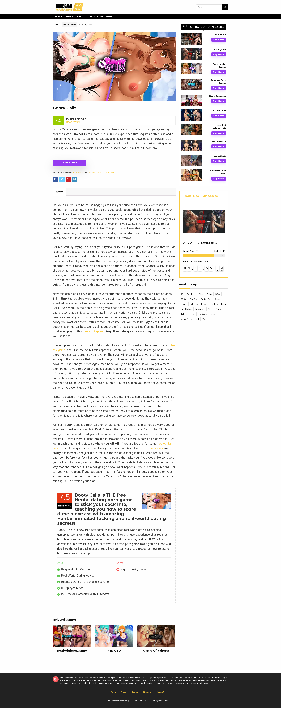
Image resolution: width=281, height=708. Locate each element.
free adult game (93, 331)
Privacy (124, 692)
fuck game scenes (151, 448)
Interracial (199, 309)
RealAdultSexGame (72, 650)
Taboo (184, 314)
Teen (192, 314)
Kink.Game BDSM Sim (200, 243)
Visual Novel (186, 319)
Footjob (214, 304)
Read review (73, 122)
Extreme (194, 304)
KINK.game (220, 49)
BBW (217, 294)
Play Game (69, 162)
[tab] (59, 192)
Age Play (191, 294)
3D (90, 172)
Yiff (197, 319)
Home (58, 16)
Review (59, 191)
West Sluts (220, 156)
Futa (223, 304)
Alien (201, 294)
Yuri (204, 319)
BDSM (183, 299)
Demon (218, 299)
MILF (210, 309)
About (81, 16)
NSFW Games (69, 24)
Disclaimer (147, 692)
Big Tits (95, 172)
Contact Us (160, 692)
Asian (209, 294)
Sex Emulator (218, 141)
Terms (113, 692)
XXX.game (220, 34)
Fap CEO (114, 650)
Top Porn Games (101, 16)
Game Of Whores (156, 650)
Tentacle (202, 314)
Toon (212, 314)
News (69, 16)
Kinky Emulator (217, 96)
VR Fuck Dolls (218, 110)
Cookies (135, 692)
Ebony (112, 172)
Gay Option (186, 309)
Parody (219, 309)
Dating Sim (104, 172)
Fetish (204, 304)
